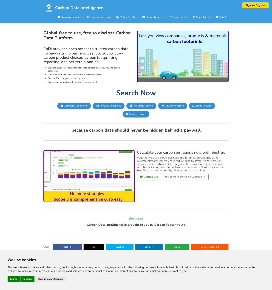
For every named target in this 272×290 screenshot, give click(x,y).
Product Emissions (101, 17)
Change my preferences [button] (50, 279)
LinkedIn (149, 246)
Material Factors (129, 17)
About (222, 17)
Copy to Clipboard (210, 246)
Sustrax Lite (151, 177)
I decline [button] (27, 279)
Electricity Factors (155, 17)
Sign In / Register (255, 5)
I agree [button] (13, 279)
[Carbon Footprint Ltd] (136, 218)
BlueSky (120, 246)
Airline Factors (203, 17)
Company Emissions (72, 17)
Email (177, 246)
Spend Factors (180, 17)
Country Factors (174, 105)
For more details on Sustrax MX (186, 177)
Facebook (67, 246)
